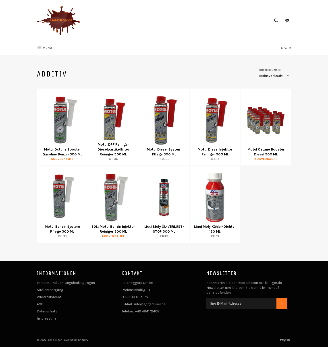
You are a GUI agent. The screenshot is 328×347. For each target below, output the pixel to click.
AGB (40, 304)
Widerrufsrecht (49, 297)
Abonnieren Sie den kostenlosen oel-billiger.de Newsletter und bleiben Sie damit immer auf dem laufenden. (244, 288)
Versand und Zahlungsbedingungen (66, 283)
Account (285, 48)
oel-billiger (55, 339)
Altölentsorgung (50, 290)
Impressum (46, 318)
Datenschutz (47, 311)
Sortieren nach (270, 70)
